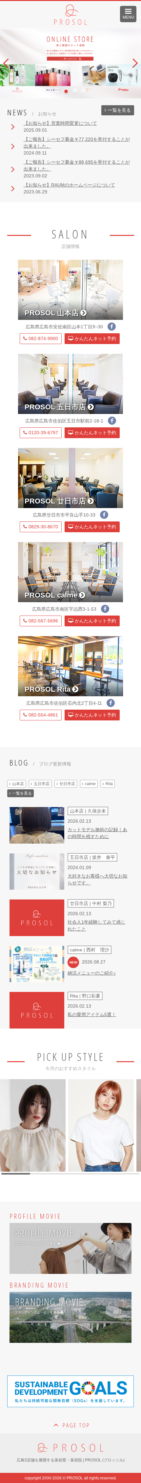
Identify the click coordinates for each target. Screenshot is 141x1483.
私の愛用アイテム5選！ (92, 1014)
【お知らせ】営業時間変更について (60, 123)
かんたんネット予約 (95, 338)
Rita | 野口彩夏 (85, 995)
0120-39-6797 (43, 432)
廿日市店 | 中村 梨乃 (91, 903)
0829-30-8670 (43, 526)
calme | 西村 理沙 (89, 949)
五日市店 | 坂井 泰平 (92, 857)
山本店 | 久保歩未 (88, 811)
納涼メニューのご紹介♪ (92, 973)
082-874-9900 (43, 338)
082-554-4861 (43, 714)
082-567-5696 (43, 620)
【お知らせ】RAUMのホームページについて (69, 185)
